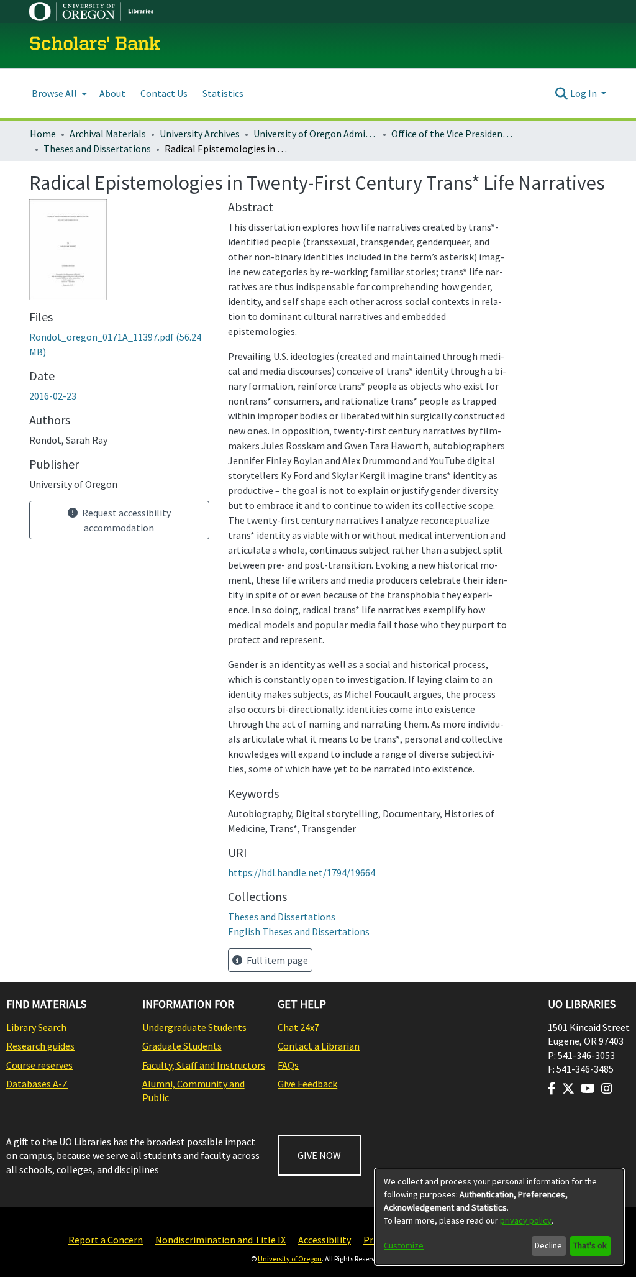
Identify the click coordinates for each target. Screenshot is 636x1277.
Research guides (40, 1046)
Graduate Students (182, 1046)
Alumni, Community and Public (193, 1091)
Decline (548, 1245)
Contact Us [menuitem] (164, 93)
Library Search (36, 1027)
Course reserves (39, 1065)
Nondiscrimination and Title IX (220, 1240)
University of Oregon (290, 1258)
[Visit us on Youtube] (588, 1089)
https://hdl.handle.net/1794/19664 (301, 872)
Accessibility (324, 1240)
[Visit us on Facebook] (552, 1089)
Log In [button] (584, 93)
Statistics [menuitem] (222, 93)
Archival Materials (108, 133)
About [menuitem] (112, 93)
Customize (404, 1245)
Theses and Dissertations (97, 148)
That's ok (590, 1245)
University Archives (200, 133)
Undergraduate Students (194, 1027)
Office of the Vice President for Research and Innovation (453, 133)
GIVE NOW (319, 1155)
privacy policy (526, 1220)
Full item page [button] (276, 960)
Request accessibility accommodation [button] (125, 520)
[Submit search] (562, 93)
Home (43, 133)
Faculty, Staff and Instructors (203, 1065)
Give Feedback (307, 1084)
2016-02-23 (52, 396)
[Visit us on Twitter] (568, 1089)
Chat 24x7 (298, 1027)
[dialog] (499, 1217)
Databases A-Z (37, 1084)
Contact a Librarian (319, 1046)
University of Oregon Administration (315, 133)
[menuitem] (58, 93)
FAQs (288, 1065)
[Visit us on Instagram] (606, 1089)
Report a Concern (105, 1240)
